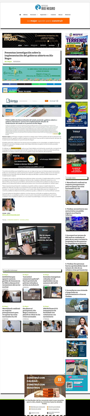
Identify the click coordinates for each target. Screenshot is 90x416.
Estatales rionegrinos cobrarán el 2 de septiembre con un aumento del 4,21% (51, 280)
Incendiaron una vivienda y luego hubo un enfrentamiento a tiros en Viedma (76, 293)
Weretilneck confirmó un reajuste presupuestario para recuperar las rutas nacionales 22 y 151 (11, 313)
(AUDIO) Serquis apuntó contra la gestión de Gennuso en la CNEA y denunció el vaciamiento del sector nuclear (11, 282)
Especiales (43, 14)
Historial (67, 14)
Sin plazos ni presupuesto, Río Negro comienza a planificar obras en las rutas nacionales (31, 313)
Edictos (25, 14)
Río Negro (8, 61)
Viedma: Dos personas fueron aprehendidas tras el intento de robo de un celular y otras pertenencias (76, 267)
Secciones (33, 14)
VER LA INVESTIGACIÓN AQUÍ (11, 215)
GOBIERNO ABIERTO (13, 219)
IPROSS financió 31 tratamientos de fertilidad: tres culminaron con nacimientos (50, 313)
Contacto (53, 14)
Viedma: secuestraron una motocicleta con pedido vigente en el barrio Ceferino (76, 212)
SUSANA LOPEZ (24, 219)
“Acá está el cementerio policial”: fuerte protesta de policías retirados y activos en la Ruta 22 (31, 281)
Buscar (61, 14)
